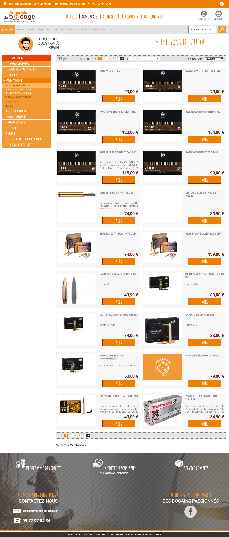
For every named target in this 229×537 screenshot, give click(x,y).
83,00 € (217, 294)
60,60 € (131, 376)
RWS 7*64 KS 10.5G (110, 71)
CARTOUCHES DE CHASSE (18, 97)
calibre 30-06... (192, 325)
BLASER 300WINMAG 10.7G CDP (118, 233)
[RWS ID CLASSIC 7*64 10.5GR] (76, 207)
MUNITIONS (82, 30)
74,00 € (131, 213)
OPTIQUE (11, 75)
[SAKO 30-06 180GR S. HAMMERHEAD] (76, 369)
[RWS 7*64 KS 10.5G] (76, 85)
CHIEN (10, 133)
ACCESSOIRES (15, 111)
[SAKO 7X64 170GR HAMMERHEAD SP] (162, 288)
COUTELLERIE (15, 128)
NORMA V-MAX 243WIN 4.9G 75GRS (201, 194)
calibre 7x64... (192, 284)
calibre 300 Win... (108, 325)
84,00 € (131, 335)
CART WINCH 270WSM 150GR (202, 355)
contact (156, 16)
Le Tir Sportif (128, 16)
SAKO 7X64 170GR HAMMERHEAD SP (204, 276)
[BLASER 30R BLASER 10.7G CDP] (162, 247)
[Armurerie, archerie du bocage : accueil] (19, 16)
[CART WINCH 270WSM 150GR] (162, 369)
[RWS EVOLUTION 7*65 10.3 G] (162, 166)
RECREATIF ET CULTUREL (23, 139)
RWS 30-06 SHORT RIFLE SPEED (118, 111)
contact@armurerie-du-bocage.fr (74, 4)
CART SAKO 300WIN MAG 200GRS (118, 314)
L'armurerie (88, 16)
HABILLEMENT (16, 117)
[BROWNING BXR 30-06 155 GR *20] (76, 410)
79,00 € (217, 91)
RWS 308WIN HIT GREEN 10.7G (202, 71)
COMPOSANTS (12, 101)
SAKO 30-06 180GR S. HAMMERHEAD (112, 357)
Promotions (15, 58)
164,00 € (216, 132)
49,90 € (131, 294)
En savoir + (146, 534)
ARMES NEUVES (17, 64)
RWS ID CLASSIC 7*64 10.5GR (116, 192)
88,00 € (217, 335)
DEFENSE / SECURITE (20, 69)
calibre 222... (106, 284)
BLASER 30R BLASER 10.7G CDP (203, 233)
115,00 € (130, 172)
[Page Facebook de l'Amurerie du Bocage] (223, 5)
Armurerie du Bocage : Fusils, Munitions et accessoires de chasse (45, 30)
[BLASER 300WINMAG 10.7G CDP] (76, 247)
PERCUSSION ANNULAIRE (19, 93)
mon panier (218, 19)
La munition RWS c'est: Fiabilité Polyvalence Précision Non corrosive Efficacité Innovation (119, 206)
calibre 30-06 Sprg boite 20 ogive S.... (118, 365)
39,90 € (217, 213)
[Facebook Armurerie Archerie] (191, 517)
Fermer (159, 534)
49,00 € (131, 416)
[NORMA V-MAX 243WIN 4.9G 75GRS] (162, 207)
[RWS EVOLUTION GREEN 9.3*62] (162, 125)
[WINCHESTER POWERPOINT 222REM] (162, 410)
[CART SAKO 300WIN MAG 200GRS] (76, 329)
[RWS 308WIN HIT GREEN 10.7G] (162, 85)
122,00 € (130, 132)
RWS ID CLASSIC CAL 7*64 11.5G (118, 152)
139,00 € (216, 254)
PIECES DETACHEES (19, 145)
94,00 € (131, 254)
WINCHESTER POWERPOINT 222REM (201, 398)
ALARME (9, 106)
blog (144, 16)
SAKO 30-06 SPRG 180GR (199, 314)
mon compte (203, 19)
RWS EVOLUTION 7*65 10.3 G (201, 152)
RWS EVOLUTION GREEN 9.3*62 (203, 111)
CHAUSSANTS (15, 122)
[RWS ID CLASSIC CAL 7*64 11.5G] (76, 166)
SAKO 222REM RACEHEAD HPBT (118, 274)
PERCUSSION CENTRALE (18, 89)
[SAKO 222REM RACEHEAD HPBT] (76, 288)
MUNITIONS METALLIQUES (101, 30)
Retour (9, 29)
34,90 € (217, 416)
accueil (70, 16)
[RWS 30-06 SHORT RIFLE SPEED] (76, 125)
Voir (119, 99)
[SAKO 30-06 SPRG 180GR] (162, 329)
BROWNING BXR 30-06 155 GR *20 (119, 396)
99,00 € (131, 91)
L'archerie (107, 16)
